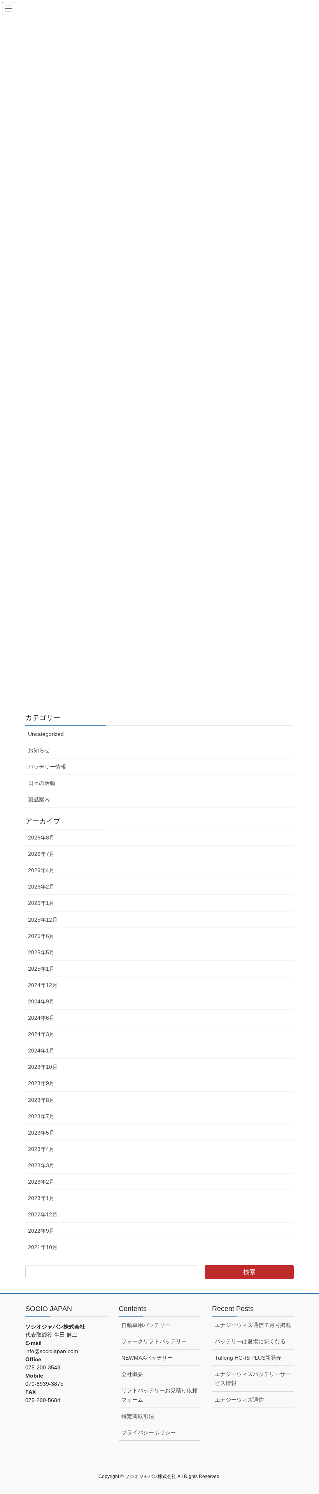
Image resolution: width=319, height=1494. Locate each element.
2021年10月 (43, 1247)
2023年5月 (41, 1133)
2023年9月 (41, 1083)
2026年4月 (41, 870)
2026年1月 (41, 903)
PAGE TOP (304, 1442)
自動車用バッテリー (145, 1325)
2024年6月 (41, 1018)
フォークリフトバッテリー (154, 1341)
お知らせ (39, 750)
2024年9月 (41, 1001)
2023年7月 (41, 1116)
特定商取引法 (137, 1416)
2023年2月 (41, 1182)
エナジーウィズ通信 (239, 1400)
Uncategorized (46, 734)
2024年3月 (41, 1034)
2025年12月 (43, 920)
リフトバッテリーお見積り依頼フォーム (159, 1394)
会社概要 (132, 1374)
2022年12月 (43, 1214)
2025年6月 (41, 936)
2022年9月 (41, 1231)
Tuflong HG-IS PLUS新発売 (248, 1358)
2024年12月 (43, 985)
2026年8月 (41, 837)
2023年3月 (41, 1165)
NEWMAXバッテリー (147, 1358)
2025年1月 (41, 969)
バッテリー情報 (47, 767)
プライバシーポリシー (148, 1432)
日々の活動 (41, 783)
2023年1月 (41, 1198)
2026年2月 (41, 886)
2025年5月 (41, 952)
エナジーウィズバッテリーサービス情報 (253, 1378)
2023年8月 (41, 1100)
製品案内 (39, 799)
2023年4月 (41, 1149)
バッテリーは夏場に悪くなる (250, 1341)
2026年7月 (41, 854)
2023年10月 (43, 1067)
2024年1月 (41, 1050)
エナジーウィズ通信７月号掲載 (253, 1325)
